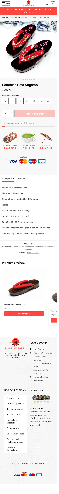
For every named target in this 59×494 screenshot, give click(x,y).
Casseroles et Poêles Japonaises (15, 440)
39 (41, 101)
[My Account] (47, 3)
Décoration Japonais (12, 421)
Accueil (5, 18)
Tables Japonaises (15, 409)
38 (34, 101)
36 (19, 101)
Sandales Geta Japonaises (19, 18)
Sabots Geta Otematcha (14, 305)
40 (48, 101)
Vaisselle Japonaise (15, 434)
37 (27, 101)
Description (22, 178)
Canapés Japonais (15, 398)
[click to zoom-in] (28, 49)
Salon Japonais (13, 428)
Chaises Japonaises (15, 403)
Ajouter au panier (35, 113)
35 (12, 101)
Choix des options (24, 314)
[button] (11, 112)
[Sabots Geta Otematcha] (24, 285)
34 (5, 101)
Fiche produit (8, 178)
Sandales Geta (33, 253)
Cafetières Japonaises (12, 448)
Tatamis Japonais (14, 414)
